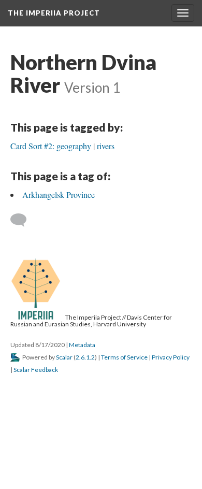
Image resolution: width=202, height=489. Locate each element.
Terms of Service (124, 357)
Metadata (82, 345)
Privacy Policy (171, 357)
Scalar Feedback (35, 369)
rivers (105, 145)
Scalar (64, 357)
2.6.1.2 (85, 357)
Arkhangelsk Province (58, 194)
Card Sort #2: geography (50, 145)
